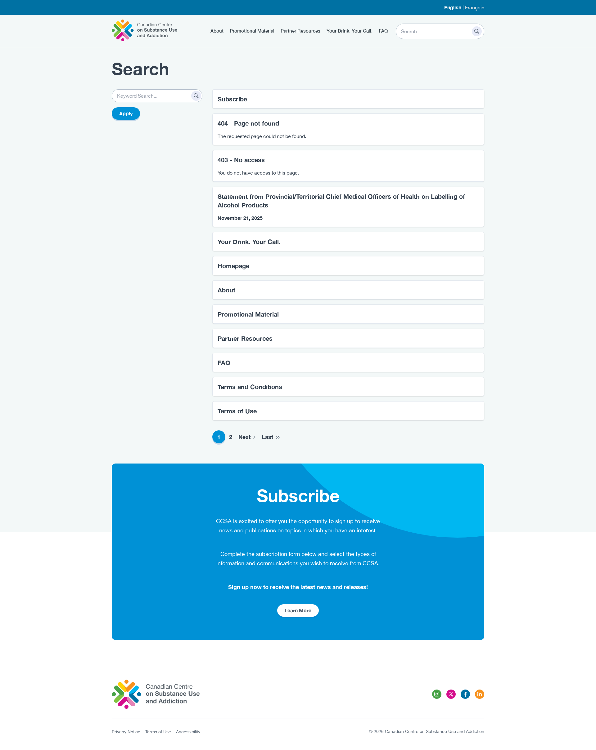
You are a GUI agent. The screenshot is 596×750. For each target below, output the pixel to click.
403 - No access (241, 159)
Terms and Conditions (250, 386)
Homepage (233, 265)
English (452, 7)
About (217, 30)
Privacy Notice (126, 731)
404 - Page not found (248, 123)
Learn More (298, 610)
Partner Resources (300, 30)
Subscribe (232, 99)
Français (474, 7)
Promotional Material (252, 30)
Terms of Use (237, 411)
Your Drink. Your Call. (349, 30)
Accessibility (188, 731)
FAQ (383, 30)
